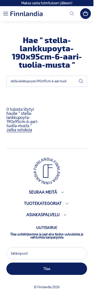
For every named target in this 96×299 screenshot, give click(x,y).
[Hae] (81, 81)
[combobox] (46, 81)
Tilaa (46, 268)
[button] (6, 14)
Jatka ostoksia (19, 130)
